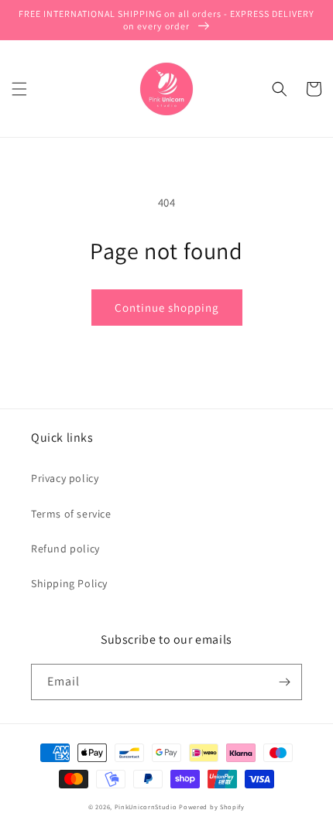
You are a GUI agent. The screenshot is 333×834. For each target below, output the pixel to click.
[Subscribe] (284, 682)
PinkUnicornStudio (146, 806)
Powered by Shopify (212, 806)
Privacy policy (64, 478)
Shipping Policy (69, 583)
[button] (19, 89)
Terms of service (71, 514)
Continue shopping (167, 307)
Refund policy (65, 548)
